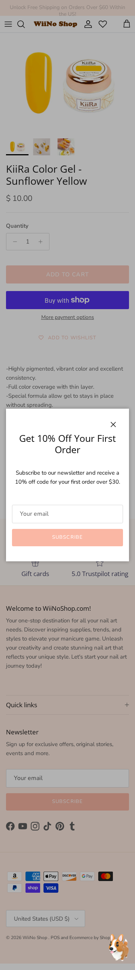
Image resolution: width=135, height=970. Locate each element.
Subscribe (67, 537)
